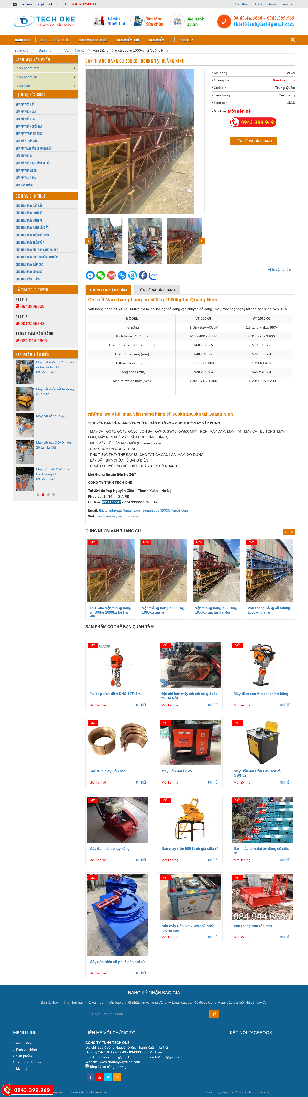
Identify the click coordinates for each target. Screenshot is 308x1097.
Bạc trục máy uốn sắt (107, 771)
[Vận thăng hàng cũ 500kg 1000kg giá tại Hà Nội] (216, 570)
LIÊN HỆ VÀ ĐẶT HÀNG (253, 141)
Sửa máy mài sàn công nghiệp (34, 148)
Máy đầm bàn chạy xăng (109, 848)
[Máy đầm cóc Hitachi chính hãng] (262, 665)
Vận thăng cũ (74, 50)
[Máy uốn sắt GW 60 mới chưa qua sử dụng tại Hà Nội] (25, 372)
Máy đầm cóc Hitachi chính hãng (261, 694)
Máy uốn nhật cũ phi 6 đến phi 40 (117, 962)
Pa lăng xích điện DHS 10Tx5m (115, 694)
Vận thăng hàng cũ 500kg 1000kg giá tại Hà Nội (216, 610)
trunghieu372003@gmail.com (165, 510)
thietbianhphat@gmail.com (39, 4)
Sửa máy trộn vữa (27, 141)
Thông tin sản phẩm (108, 290)
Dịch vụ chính (265, 4)
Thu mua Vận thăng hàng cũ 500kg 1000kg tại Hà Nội (110, 612)
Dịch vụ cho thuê (93, 39)
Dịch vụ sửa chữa (54, 39)
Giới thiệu (242, 4)
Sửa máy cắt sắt (26, 104)
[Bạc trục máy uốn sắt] (117, 742)
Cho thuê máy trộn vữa (30, 242)
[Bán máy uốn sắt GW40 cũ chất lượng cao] (190, 897)
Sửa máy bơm (24, 155)
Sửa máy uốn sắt (26, 111)
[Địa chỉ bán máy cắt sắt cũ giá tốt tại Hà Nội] (190, 665)
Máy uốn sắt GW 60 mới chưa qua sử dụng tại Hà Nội (55, 367)
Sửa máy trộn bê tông (29, 133)
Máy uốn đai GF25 (176, 771)
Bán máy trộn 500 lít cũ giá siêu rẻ (189, 848)
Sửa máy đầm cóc (26, 170)
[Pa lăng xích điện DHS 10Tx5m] (117, 665)
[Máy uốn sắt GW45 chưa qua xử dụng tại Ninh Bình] (25, 425)
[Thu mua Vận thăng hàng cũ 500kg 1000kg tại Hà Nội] (111, 570)
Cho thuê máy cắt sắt (29, 205)
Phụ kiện (186, 39)
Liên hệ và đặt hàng (157, 290)
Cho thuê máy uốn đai (29, 220)
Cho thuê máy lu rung (29, 271)
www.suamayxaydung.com (117, 516)
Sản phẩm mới (128, 39)
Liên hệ (287, 4)
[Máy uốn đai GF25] (190, 742)
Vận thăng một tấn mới (253, 926)
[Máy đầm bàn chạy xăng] (117, 820)
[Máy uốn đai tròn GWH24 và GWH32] (262, 742)
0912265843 (32, 323)
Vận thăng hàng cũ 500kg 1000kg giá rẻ (163, 610)
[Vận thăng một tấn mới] (262, 897)
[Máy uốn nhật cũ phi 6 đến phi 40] (117, 915)
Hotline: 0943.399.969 (87, 4)
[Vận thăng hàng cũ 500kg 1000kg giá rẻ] (163, 570)
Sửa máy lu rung (26, 177)
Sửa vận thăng (24, 185)
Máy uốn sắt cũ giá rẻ (52, 389)
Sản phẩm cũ (159, 39)
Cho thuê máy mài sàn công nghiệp (37, 249)
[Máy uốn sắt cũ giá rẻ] (25, 399)
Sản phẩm (46, 50)
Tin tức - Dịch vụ (28, 1062)
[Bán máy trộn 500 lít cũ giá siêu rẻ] (190, 820)
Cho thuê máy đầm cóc (29, 264)
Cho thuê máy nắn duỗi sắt (32, 227)
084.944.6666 (33, 340)
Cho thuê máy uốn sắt (29, 212)
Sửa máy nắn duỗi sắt (29, 126)
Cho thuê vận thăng (28, 279)
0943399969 (32, 306)
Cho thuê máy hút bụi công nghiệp (37, 256)
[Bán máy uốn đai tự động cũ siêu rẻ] (262, 820)
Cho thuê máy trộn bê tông (32, 234)
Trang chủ (22, 39)
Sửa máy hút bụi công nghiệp (33, 162)
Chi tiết (141, 704)
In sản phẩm (281, 269)
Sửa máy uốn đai (26, 118)
